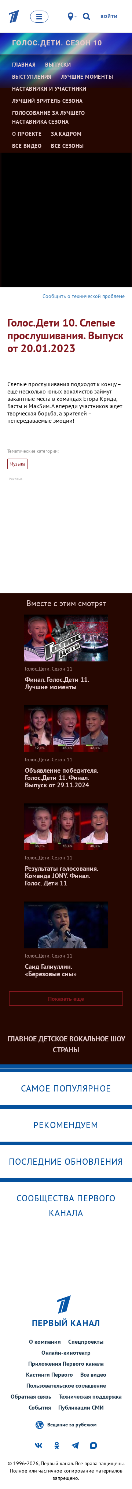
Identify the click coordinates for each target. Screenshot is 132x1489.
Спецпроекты (85, 1341)
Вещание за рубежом (71, 1424)
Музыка (17, 464)
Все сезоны (67, 145)
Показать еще (66, 998)
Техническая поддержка (90, 1396)
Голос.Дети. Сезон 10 (57, 42)
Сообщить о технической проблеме (84, 296)
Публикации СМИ (81, 1407)
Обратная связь (31, 1396)
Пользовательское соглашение (66, 1385)
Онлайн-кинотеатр (66, 1352)
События (40, 1407)
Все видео (93, 1374)
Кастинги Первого (49, 1374)
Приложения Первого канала (66, 1363)
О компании (45, 1341)
